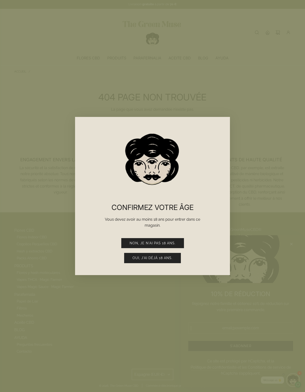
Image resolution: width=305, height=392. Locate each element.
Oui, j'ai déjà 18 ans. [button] (152, 258)
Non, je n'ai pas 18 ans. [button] (153, 243)
